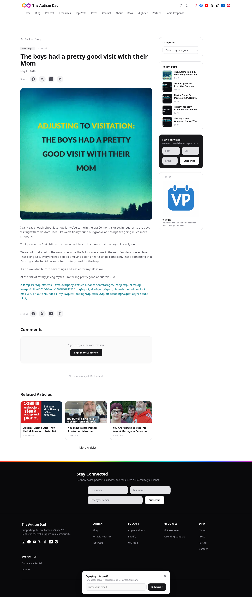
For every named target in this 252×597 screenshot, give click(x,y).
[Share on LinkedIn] (51, 79)
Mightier (143, 13)
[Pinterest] (228, 5)
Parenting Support (174, 536)
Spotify (132, 536)
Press (94, 13)
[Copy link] (60, 79)
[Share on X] (42, 79)
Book (130, 13)
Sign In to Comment (86, 352)
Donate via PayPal (32, 563)
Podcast (49, 13)
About (119, 13)
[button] (86, 154)
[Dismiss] (165, 576)
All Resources (171, 530)
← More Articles (86, 447)
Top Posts (81, 13)
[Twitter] (212, 5)
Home (27, 13)
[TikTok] (217, 5)
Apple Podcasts (137, 530)
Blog (37, 13)
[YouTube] (206, 5)
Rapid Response (175, 13)
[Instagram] (195, 5)
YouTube (133, 542)
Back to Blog (33, 39)
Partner (156, 13)
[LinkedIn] (223, 5)
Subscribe (189, 160)
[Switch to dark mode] (187, 5)
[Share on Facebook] (33, 79)
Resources (65, 13)
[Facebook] (201, 5)
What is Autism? (102, 536)
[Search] (181, 5)
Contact (106, 13)
